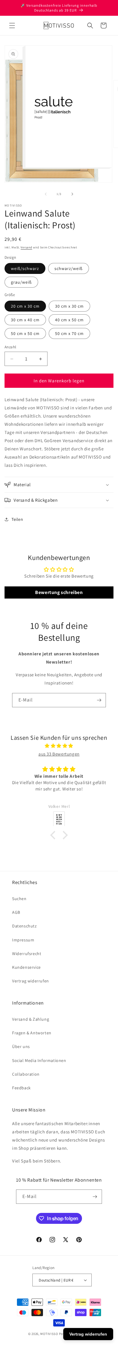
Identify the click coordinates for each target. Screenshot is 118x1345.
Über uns (21, 1046)
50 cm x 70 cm (69, 333)
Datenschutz (24, 926)
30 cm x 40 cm (25, 320)
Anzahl (10, 347)
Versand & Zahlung (30, 1019)
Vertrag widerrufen (30, 981)
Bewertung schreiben (59, 592)
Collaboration (26, 1074)
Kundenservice (26, 967)
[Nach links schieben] (45, 194)
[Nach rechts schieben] (72, 194)
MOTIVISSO (49, 1334)
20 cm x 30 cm (25, 306)
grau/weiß (21, 282)
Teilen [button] (17, 519)
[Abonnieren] (99, 700)
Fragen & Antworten (31, 1033)
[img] (59, 746)
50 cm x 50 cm (25, 333)
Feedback (21, 1088)
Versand (26, 247)
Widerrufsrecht (26, 953)
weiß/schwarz (25, 268)
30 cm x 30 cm (69, 306)
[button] (12, 25)
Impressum (23, 940)
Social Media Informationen (39, 1060)
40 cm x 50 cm (69, 320)
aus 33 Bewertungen (59, 754)
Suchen (19, 898)
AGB (16, 912)
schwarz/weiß (68, 268)
